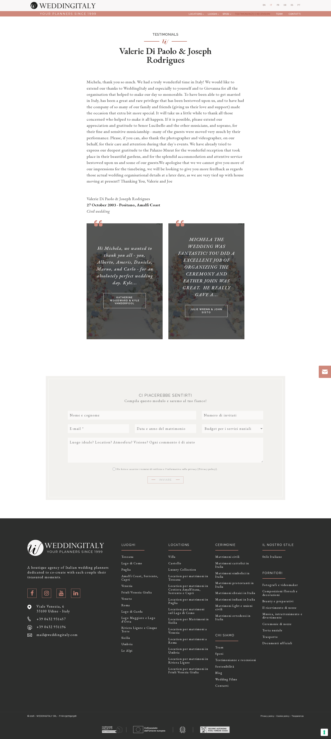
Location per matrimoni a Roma (187, 641)
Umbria (127, 644)
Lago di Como (132, 563)
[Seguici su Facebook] (32, 593)
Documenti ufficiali (277, 643)
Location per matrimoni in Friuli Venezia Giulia (188, 670)
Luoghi (212, 13)
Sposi (226, 13)
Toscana (127, 557)
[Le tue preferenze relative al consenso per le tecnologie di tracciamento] (324, 732)
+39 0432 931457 (51, 619)
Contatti (294, 13)
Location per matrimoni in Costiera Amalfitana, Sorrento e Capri (188, 589)
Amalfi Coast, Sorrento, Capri (139, 578)
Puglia (126, 569)
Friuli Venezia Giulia (136, 592)
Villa (172, 557)
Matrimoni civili (227, 557)
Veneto (126, 599)
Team (279, 13)
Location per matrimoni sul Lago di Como (186, 611)
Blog (218, 673)
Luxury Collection (182, 569)
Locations (195, 13)
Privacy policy (207, 469)
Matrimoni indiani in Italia (235, 599)
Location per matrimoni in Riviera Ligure (188, 660)
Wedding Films (226, 679)
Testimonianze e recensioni (252, 13)
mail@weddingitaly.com (57, 634)
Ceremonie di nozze (277, 624)
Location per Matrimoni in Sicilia (188, 621)
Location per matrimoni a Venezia (187, 631)
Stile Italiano (272, 557)
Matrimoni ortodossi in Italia (233, 617)
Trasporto (270, 637)
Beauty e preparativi (278, 601)
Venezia (127, 586)
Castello (174, 563)
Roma (125, 605)
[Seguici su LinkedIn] (75, 593)
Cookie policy (282, 716)
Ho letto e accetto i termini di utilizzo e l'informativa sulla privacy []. (167, 469)
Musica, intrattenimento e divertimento (282, 615)
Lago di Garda (132, 611)
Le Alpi (127, 650)
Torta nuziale (272, 630)
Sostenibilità (224, 666)
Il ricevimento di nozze (279, 608)
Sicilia (125, 638)
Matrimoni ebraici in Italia (235, 593)
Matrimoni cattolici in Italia (232, 565)
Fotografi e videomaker (280, 585)
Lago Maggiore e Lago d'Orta (138, 619)
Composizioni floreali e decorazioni (280, 593)
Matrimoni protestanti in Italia (234, 584)
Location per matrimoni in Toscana (188, 578)
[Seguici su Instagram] (46, 593)
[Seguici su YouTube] (61, 593)
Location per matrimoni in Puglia (188, 601)
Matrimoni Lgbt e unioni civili (233, 607)
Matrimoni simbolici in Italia (232, 575)
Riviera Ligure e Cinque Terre (139, 629)
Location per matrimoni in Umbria (188, 650)
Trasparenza (298, 716)
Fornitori (272, 573)
